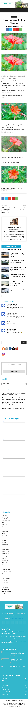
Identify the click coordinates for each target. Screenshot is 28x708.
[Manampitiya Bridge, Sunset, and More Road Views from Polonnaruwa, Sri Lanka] (5, 269)
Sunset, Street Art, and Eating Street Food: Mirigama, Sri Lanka (16, 283)
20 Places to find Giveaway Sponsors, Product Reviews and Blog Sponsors (6, 210)
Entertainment (5, 526)
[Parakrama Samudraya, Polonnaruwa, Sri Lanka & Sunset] (5, 255)
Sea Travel (4, 562)
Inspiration (4, 540)
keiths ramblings (12, 304)
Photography (13, 188)
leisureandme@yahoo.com (16, 618)
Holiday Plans (5, 535)
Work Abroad (5, 594)
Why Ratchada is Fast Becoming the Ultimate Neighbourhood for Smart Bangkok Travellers (13, 407)
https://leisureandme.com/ (14, 229)
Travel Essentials (6, 573)
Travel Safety (5, 582)
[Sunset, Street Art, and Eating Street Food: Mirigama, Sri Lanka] (5, 283)
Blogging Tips (5, 518)
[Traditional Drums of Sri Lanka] (5, 668)
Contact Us (20, 700)
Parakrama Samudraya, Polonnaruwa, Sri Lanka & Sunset (17, 254)
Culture (4, 522)
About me (8, 700)
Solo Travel (5, 565)
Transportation (6, 569)
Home (2, 14)
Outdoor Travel (6, 547)
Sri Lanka (20, 188)
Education (4, 524)
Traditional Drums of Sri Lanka (17, 666)
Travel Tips (5, 585)
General (4, 533)
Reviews (4, 558)
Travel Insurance (6, 578)
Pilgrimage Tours (4, 278)
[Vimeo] (16, 622)
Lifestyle (4, 542)
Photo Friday (5, 551)
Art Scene (4, 285)
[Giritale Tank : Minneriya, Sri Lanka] (5, 290)
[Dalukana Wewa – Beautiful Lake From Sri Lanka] (5, 262)
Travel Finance (5, 576)
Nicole (9, 322)
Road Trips (4, 271)
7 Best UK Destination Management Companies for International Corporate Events (14, 394)
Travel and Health (6, 571)
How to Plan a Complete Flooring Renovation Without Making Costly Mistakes (12, 403)
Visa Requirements (6, 591)
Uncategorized (9, 14)
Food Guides (5, 531)
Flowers (7, 188)
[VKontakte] (20, 622)
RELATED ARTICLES (11, 247)
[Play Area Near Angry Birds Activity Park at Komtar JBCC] (5, 654)
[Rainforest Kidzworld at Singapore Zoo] (5, 661)
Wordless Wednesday (6, 190)
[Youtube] (24, 622)
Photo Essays (4, 256)
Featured (4, 529)
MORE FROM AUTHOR (12, 250)
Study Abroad (5, 567)
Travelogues (4, 292)
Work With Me (14, 700)
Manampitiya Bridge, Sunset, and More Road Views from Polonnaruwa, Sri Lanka (18, 269)
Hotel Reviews (5, 538)
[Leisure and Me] (14, 4)
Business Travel (6, 520)
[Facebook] (3, 622)
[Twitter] (12, 622)
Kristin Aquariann (12, 313)
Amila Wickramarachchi (11, 26)
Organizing (5, 544)
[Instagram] (7, 622)
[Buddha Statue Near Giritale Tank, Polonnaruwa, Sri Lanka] (5, 276)
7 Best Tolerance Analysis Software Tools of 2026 (14, 412)
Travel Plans (5, 580)
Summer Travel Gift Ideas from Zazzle (20, 208)
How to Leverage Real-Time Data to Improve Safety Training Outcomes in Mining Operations (13, 398)
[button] (26, 10)
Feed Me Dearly (11, 329)
